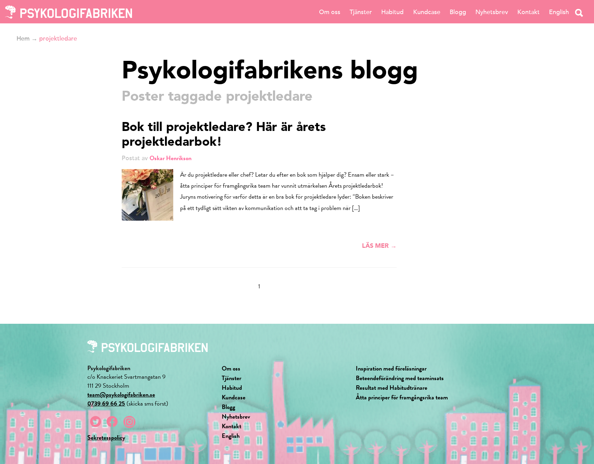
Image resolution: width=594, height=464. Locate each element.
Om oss (329, 12)
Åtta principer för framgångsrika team (402, 397)
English (559, 12)
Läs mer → (379, 246)
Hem (23, 38)
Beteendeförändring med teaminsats (400, 378)
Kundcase (426, 12)
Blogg (458, 12)
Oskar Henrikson (170, 158)
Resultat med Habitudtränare (391, 387)
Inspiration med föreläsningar (391, 368)
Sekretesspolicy (106, 437)
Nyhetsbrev (491, 12)
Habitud (392, 12)
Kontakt (528, 12)
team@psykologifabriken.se (121, 394)
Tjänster (361, 12)
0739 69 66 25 (106, 403)
